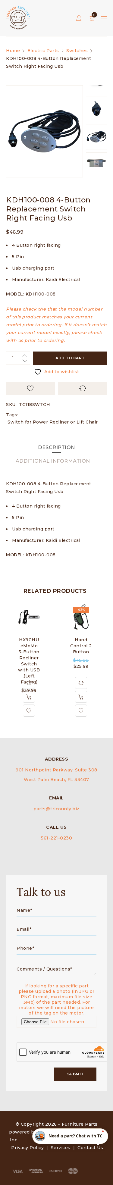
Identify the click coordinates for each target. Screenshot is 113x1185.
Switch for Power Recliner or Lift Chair (53, 422)
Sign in (79, 18)
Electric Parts (43, 50)
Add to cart (70, 358)
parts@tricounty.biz (56, 808)
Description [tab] (56, 447)
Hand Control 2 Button (81, 646)
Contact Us (90, 1147)
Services (61, 1147)
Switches (77, 50)
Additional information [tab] (53, 461)
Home (13, 50)
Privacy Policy (27, 1147)
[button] (29, 696)
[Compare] (29, 683)
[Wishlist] (29, 710)
